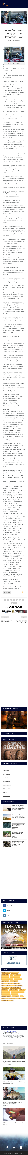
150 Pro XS (4, 989)
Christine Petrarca (7, 777)
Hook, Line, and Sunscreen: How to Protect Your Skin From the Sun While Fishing (18, 816)
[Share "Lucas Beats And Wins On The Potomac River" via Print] (15, 603)
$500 (11, 974)
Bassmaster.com (12, 430)
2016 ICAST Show (6, 996)
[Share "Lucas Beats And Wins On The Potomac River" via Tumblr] (14, 600)
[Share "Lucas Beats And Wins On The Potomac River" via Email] (12, 603)
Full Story (7, 592)
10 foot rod (5, 981)
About (5, 1153)
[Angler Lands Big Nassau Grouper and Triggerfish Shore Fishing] (14, 1093)
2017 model (15, 996)
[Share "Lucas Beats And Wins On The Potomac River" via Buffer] (20, 600)
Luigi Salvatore (6, 781)
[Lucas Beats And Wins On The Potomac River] (14, 17)
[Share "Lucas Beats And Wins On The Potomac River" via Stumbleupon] (23, 600)
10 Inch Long (14, 981)
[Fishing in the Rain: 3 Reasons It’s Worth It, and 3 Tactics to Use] (14, 1073)
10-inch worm (18, 985)
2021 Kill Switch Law (7, 1000)
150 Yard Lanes (13, 989)
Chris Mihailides (6, 774)
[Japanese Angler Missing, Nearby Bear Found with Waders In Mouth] (7, 844)
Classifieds (10, 1153)
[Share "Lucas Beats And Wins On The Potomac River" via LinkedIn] (17, 600)
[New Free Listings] (14, 960)
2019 (3, 998)
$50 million (5, 974)
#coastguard (5, 972)
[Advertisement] (14, 873)
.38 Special (17, 974)
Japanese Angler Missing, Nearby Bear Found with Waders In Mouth (18, 843)
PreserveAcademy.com (11, 1032)
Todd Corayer (6, 788)
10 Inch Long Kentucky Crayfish (10, 983)
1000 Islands (15, 991)
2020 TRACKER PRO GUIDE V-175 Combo (16, 998)
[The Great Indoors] (14, 720)
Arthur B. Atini (6, 770)
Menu (23, 4)
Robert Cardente (7, 785)
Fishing (10, 40)
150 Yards (22, 989)
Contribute (16, 1153)
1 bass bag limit (15, 976)
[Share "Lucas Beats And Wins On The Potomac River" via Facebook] (5, 600)
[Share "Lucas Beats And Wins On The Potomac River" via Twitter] (8, 600)
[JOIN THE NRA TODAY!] (14, 936)
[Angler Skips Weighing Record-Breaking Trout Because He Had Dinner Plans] (7, 834)
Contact (22, 1153)
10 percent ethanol (7, 985)
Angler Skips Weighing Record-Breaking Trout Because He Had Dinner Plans (18, 834)
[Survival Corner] (14, 750)
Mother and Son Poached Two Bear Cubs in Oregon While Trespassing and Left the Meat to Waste (18, 807)
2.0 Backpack (18, 979)
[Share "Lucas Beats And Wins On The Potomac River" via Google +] (11, 600)
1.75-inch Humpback (7, 979)
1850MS (21, 991)
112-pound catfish (15, 987)
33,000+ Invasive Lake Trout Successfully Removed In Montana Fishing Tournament (18, 825)
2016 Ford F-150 (5, 994)
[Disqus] (14, 647)
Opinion (4, 767)
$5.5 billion (14, 972)
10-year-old (5, 987)
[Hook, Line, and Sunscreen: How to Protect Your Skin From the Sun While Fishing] (7, 817)
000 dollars (5, 976)
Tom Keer (5, 792)
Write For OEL (6, 796)
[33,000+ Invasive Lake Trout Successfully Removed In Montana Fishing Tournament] (7, 825)
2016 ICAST (14, 994)
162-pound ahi (5, 991)
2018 (21, 996)
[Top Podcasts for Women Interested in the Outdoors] (14, 1052)
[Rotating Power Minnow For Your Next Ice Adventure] (14, 1114)
